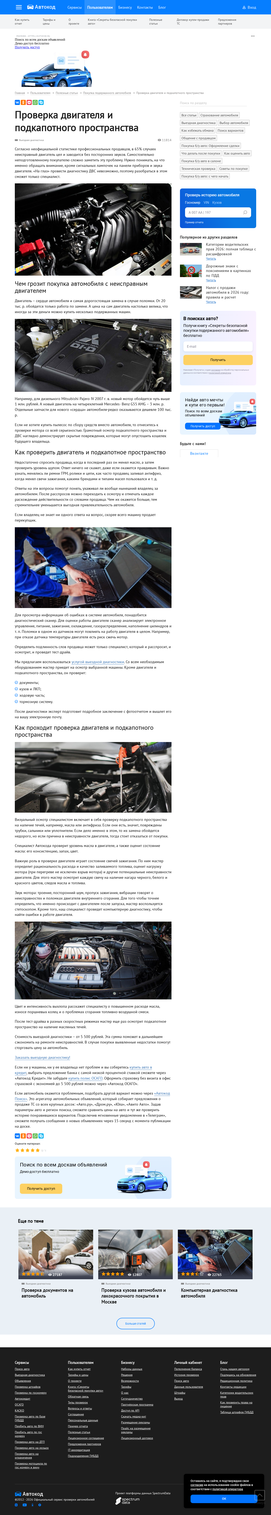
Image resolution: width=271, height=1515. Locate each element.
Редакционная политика (236, 1381)
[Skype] (41, 102)
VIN (206, 203)
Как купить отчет (22, 21)
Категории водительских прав (236, 1394)
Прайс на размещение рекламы (136, 1430)
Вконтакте (199, 453)
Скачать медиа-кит (133, 1416)
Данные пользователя (188, 1387)
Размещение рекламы (135, 1422)
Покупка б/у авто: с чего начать (204, 176)
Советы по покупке (233, 168)
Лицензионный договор (137, 1438)
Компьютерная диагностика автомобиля (209, 1293)
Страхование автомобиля (219, 115)
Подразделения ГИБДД (83, 1456)
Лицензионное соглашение (86, 1438)
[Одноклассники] (23, 102)
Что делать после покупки (200, 153)
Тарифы (126, 1387)
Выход (178, 1399)
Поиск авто (22, 1369)
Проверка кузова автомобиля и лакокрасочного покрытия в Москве (133, 1296)
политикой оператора (220, 373)
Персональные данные (83, 1420)
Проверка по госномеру (31, 1393)
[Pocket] (29, 102)
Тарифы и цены (49, 21)
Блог (224, 1362)
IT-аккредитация (79, 1450)
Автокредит (22, 1399)
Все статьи (188, 115)
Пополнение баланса (188, 1369)
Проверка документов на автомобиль (47, 1293)
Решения (127, 1375)
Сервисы (22, 1362)
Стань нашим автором (234, 1369)
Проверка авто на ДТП (30, 1442)
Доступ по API (130, 1410)
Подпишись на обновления (238, 1375)
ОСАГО (19, 1404)
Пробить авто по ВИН (29, 1426)
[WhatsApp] (35, 102)
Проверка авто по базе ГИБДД (30, 1418)
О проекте (74, 21)
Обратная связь (78, 1396)
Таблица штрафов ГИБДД (236, 1412)
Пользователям (81, 1362)
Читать (211, 258)
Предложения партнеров (227, 21)
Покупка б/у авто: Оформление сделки (210, 146)
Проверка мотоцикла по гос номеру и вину (31, 1465)
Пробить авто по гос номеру (28, 1434)
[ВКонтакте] (17, 102)
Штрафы (179, 1393)
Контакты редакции (233, 1387)
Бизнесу (127, 1362)
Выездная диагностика (31, 140)
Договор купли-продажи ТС (193, 21)
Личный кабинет (188, 1362)
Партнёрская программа (137, 1404)
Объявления (23, 1381)
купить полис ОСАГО (85, 1078)
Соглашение (76, 1414)
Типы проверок (78, 1402)
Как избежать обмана (197, 130)
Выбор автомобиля (234, 123)
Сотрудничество (132, 1399)
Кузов (217, 203)
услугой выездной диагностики (98, 661)
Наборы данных (131, 1369)
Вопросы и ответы (80, 1408)
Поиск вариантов (230, 130)
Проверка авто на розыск (32, 1448)
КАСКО (19, 1410)
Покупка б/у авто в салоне (201, 161)
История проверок (186, 1375)
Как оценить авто (237, 153)
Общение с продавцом (198, 138)
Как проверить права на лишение (236, 1404)
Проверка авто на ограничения (27, 1455)
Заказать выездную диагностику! (42, 1057)
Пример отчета (194, 222)
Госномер (192, 203)
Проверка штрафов (27, 1387)
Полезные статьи (155, 21)
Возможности (130, 1381)
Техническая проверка (198, 168)
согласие (215, 370)
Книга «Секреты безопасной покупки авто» (112, 21)
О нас (125, 1393)
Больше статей (135, 1323)
